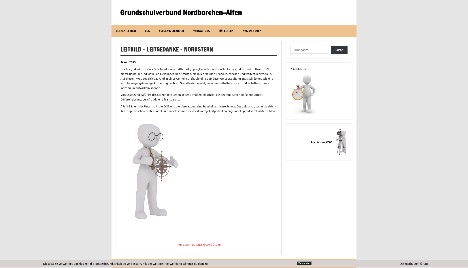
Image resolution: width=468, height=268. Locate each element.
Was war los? (251, 31)
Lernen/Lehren (126, 31)
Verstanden (304, 263)
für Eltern (226, 31)
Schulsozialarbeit (171, 31)
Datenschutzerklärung (206, 244)
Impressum (184, 244)
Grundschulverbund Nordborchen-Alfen (181, 12)
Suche (339, 49)
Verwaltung (201, 31)
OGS (147, 31)
